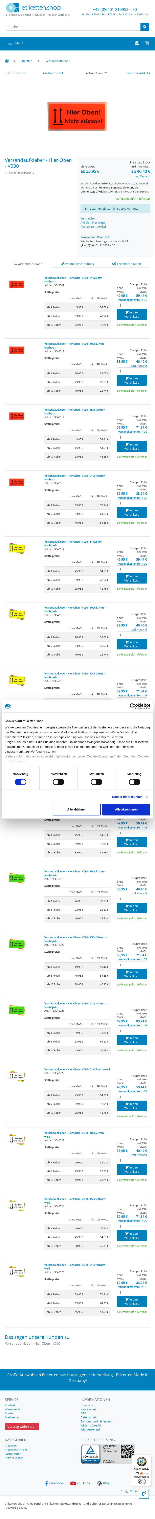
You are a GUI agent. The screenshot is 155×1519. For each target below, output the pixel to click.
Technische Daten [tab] (128, 264)
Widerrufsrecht (91, 1425)
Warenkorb (12, 1409)
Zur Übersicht (17, 73)
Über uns (87, 1405)
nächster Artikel (138, 73)
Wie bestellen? (90, 1429)
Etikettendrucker (16, 1450)
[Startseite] (7, 61)
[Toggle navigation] (10, 43)
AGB (83, 1413)
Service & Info (14, 1458)
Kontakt (10, 1405)
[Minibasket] (147, 43)
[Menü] (148, 1456)
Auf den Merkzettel (93, 222)
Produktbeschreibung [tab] (79, 264)
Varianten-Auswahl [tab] (30, 264)
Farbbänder (13, 1454)
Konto (9, 1413)
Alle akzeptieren (126, 809)
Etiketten (11, 1446)
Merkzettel (12, 1417)
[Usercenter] (136, 43)
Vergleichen (88, 218)
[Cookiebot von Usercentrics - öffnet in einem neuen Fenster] (132, 706)
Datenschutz (89, 1417)
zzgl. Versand (142, 176)
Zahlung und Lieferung (96, 1421)
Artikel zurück (54, 73)
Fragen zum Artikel (93, 226)
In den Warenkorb (131, 314)
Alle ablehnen (76, 809)
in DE (132, 300)
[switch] (58, 782)
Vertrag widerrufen (22, 1426)
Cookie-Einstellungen (127, 796)
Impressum (88, 1409)
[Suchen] (144, 27)
